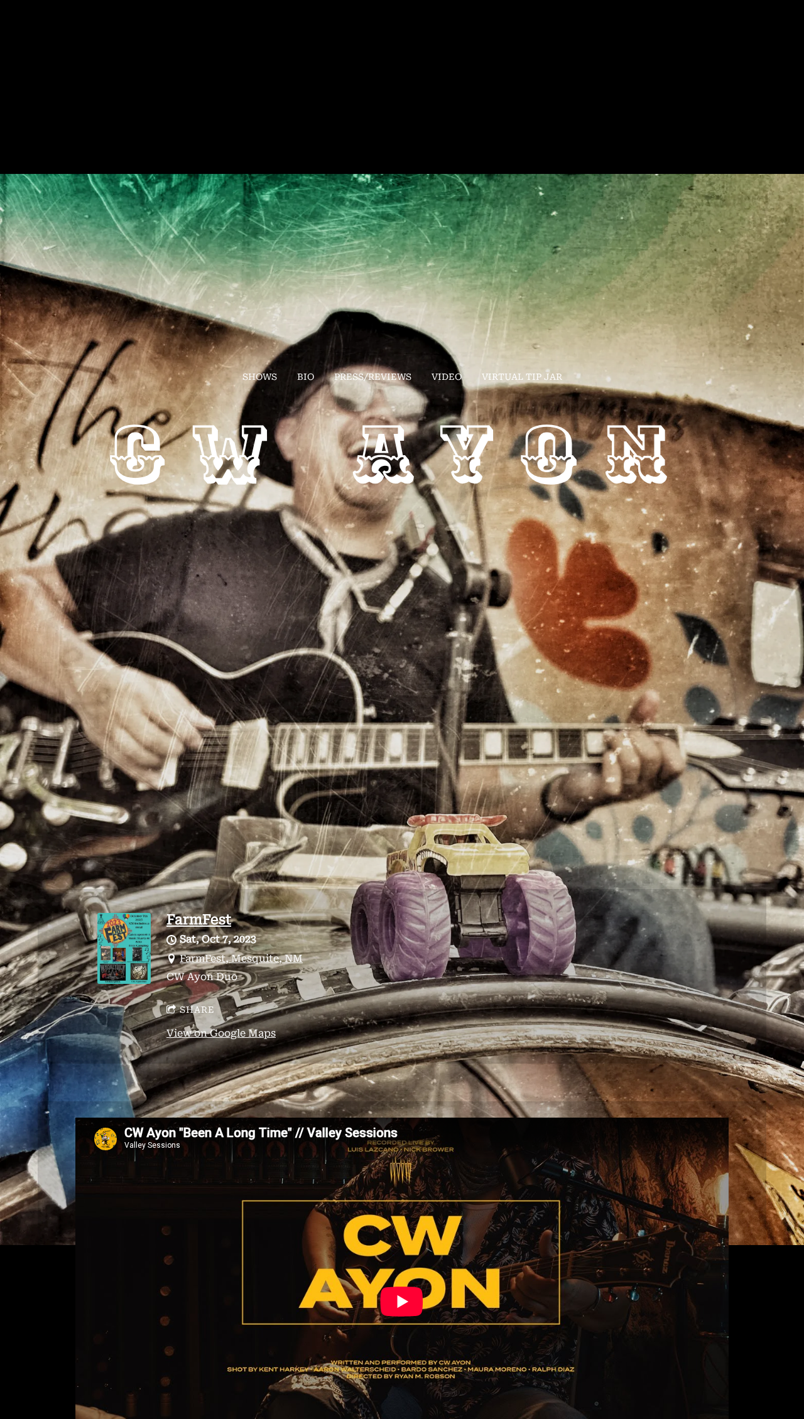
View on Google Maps (221, 1033)
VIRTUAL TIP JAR (522, 377)
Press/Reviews (372, 377)
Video (447, 377)
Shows (259, 377)
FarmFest (198, 919)
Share (197, 1010)
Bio (305, 377)
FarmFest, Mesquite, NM (241, 958)
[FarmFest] (124, 980)
